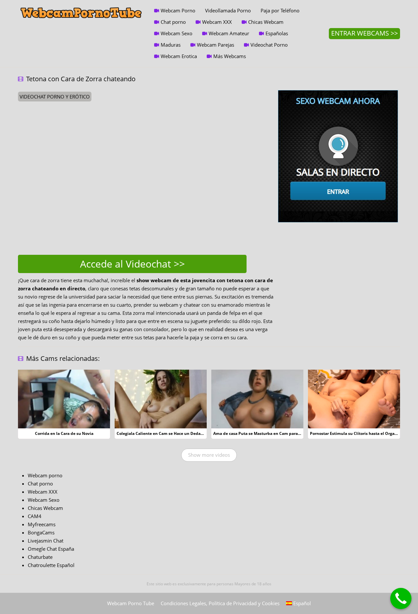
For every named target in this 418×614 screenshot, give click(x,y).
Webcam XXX (217, 22)
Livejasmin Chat (45, 540)
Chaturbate (40, 557)
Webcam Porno (178, 10)
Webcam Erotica (179, 56)
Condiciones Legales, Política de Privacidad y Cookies (220, 603)
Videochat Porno (269, 44)
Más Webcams (229, 56)
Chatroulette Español (51, 565)
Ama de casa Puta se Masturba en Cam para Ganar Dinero (269, 433)
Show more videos (209, 455)
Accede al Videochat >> (132, 263)
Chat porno (173, 22)
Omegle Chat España (51, 548)
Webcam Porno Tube (130, 603)
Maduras (171, 44)
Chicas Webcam (265, 22)
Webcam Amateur (229, 33)
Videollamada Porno (228, 10)
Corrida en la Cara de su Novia (64, 433)
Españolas (276, 33)
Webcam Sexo (176, 33)
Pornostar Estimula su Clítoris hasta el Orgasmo (356, 433)
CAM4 (34, 516)
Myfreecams (42, 524)
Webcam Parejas (215, 44)
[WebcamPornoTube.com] (81, 5)
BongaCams (41, 532)
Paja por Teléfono (280, 10)
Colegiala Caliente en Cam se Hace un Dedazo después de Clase (178, 433)
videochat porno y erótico (55, 96)
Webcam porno (45, 475)
